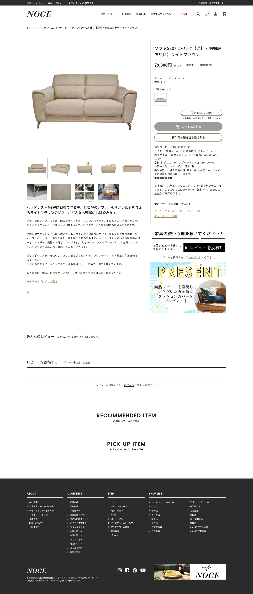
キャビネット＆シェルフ (186, 211)
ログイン (193, 257)
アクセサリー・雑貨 (165, 216)
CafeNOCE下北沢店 (199, 526)
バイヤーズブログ (78, 522)
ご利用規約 (34, 526)
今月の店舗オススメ (79, 518)
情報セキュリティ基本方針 (41, 510)
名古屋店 (194, 510)
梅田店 (193, 514)
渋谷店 (154, 522)
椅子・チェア (117, 510)
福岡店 (193, 522)
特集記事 (141, 14)
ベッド (114, 514)
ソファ (42, 27)
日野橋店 (155, 531)
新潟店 (154, 510)
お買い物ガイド (77, 531)
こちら (86, 362)
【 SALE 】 (185, 14)
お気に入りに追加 (203, 112)
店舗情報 (202, 2)
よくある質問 (76, 547)
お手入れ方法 (76, 539)
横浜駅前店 (195, 506)
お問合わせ (75, 551)
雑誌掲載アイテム (78, 514)
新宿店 (154, 518)
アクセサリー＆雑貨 (120, 526)
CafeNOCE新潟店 (198, 531)
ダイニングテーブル (120, 506)
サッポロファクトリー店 (162, 502)
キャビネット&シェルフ (122, 522)
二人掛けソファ (59, 27)
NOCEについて (36, 522)
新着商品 (126, 14)
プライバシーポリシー (39, 514)
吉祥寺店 (155, 514)
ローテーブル (162, 211)
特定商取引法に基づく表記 (41, 506)
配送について (76, 543)
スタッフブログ (77, 526)
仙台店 (154, 506)
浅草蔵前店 (156, 526)
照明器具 (115, 531)
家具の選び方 (76, 535)
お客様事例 (75, 510)
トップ (30, 27)
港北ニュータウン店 (199, 502)
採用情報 (33, 518)
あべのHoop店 (197, 518)
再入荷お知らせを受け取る (188, 137)
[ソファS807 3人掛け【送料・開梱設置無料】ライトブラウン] (160, 98)
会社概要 (33, 502)
